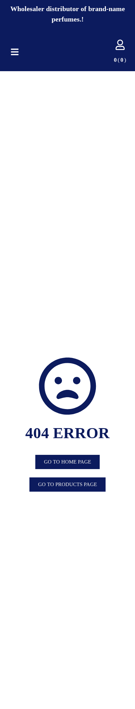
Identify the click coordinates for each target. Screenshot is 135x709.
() (117, 60)
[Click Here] (14, 52)
